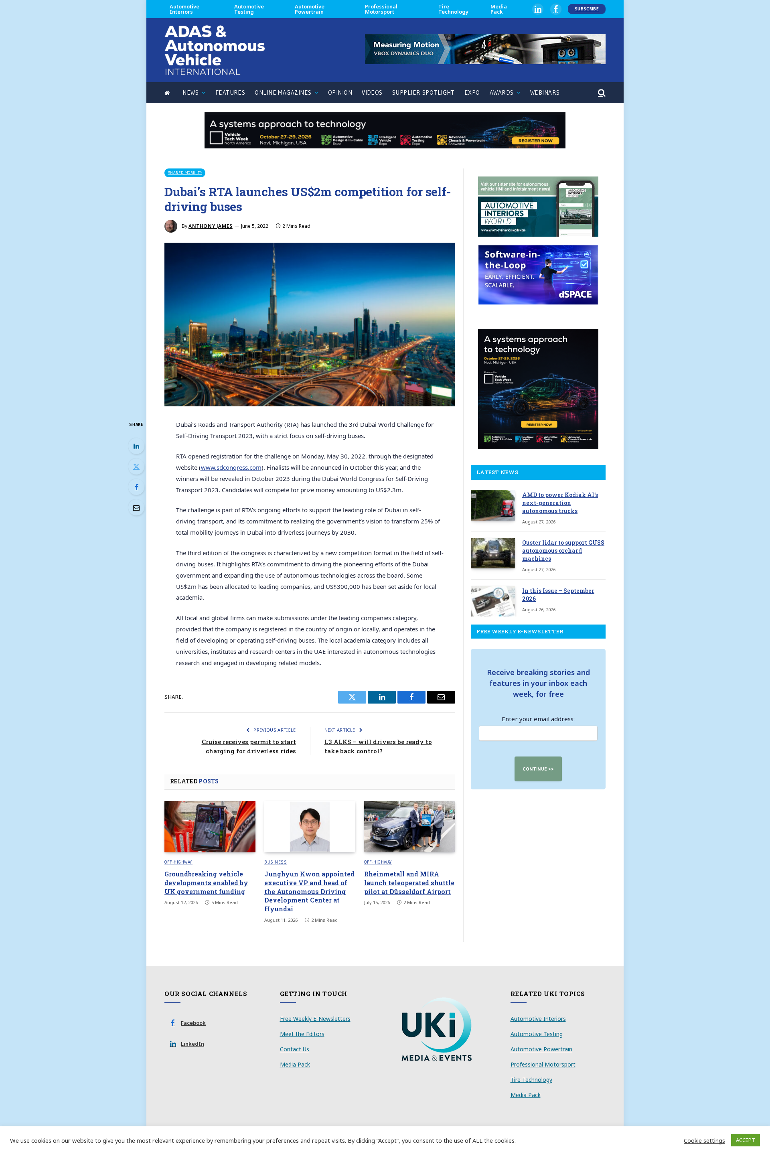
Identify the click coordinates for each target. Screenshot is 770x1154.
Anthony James (210, 226)
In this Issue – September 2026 (558, 594)
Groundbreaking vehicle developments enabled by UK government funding (206, 883)
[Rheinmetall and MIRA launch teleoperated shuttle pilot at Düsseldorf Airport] (409, 826)
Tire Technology (453, 9)
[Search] (601, 93)
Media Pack (498, 9)
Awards (502, 92)
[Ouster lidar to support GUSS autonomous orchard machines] (493, 553)
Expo (472, 92)
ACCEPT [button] (745, 1140)
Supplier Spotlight (423, 92)
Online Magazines (283, 92)
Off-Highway (178, 862)
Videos (372, 92)
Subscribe (587, 9)
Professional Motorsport (381, 9)
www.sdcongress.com (231, 467)
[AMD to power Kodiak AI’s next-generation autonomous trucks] (493, 505)
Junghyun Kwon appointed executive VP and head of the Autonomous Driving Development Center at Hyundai (309, 891)
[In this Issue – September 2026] (493, 601)
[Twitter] (136, 466)
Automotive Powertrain (309, 9)
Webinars (545, 92)
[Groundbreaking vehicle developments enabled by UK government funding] (209, 826)
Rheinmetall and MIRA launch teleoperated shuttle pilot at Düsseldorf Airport (409, 883)
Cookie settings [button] (704, 1140)
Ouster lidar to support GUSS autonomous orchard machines (563, 550)
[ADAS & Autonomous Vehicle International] (214, 50)
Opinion (340, 92)
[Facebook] (136, 487)
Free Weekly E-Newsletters (315, 1018)
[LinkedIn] (136, 446)
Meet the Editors (302, 1034)
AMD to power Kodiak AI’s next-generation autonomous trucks (560, 503)
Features (230, 92)
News (190, 92)
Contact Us (294, 1049)
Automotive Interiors (184, 9)
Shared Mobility (185, 172)
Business (275, 862)
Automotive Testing (249, 9)
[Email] (136, 507)
